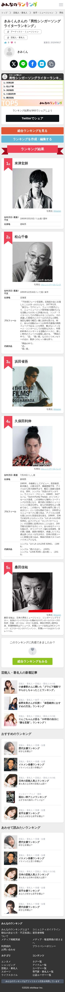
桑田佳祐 (21, 567)
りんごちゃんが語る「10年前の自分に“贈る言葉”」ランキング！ (39, 721)
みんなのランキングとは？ (15, 929)
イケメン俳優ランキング (31, 764)
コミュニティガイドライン (46, 929)
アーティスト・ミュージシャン (24, 31)
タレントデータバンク (51, 284)
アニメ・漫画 (35, 794)
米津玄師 (21, 163)
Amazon (57, 211)
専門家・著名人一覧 (43, 971)
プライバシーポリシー (44, 946)
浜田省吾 (21, 361)
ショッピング (8, 965)
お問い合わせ (8, 949)
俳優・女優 (40, 745)
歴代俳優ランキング (29, 907)
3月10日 (30, 218)
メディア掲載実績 (10, 939)
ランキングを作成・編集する (32, 139)
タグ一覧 (37, 961)
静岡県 (23, 479)
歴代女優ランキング (29, 748)
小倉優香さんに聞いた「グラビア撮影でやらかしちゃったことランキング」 (40, 688)
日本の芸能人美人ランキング (34, 780)
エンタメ (23, 794)
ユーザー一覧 (39, 968)
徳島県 (23, 224)
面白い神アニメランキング (33, 797)
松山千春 (21, 237)
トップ (4, 13)
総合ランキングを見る (33, 130)
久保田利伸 (23, 421)
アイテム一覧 (39, 965)
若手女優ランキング (29, 813)
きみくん (22, 51)
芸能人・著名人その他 (45, 683)
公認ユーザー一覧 (41, 975)
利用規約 (6, 946)
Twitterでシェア (32, 118)
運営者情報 (38, 932)
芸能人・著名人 (20, 13)
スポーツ (6, 971)
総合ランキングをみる (33, 661)
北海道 (23, 297)
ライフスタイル (9, 975)
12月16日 (31, 292)
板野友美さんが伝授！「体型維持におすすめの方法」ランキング (40, 705)
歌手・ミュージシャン (43, 13)
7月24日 (24, 475)
